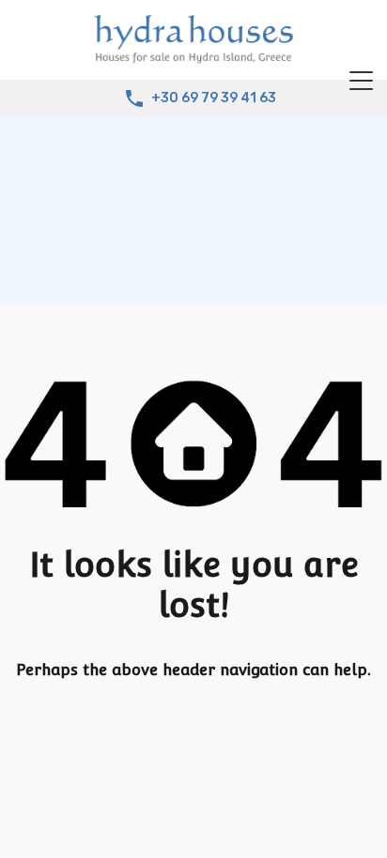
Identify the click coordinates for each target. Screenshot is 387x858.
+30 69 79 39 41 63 (213, 98)
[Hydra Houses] (193, 57)
